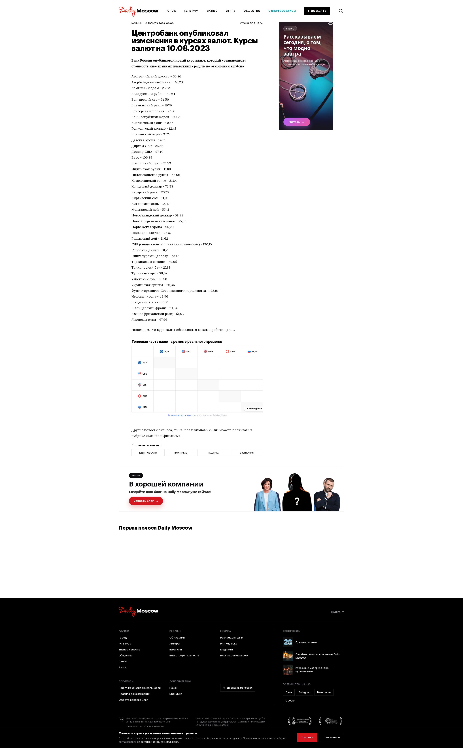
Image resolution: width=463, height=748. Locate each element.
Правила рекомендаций (134, 694)
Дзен (289, 692)
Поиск (173, 688)
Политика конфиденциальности (140, 688)
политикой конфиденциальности (159, 741)
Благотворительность (184, 655)
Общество (252, 10)
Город (171, 10)
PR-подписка (228, 643)
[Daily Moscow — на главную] (138, 612)
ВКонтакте (324, 692)
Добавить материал (239, 687)
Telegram (304, 692)
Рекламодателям (231, 637)
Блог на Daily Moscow (234, 655)
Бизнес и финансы (163, 436)
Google (290, 700)
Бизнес (212, 10)
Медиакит (226, 649)
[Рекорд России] (330, 721)
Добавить (318, 10)
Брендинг (175, 694)
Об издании (177, 637)
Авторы (174, 643)
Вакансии (175, 649)
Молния (136, 23)
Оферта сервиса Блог (133, 700)
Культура (191, 10)
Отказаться (332, 737)
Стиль (231, 10)
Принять (307, 737)
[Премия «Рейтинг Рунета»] (299, 721)
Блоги (122, 667)
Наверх (335, 611)
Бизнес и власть (129, 649)
